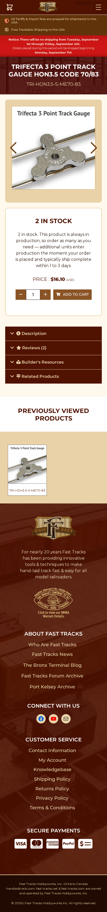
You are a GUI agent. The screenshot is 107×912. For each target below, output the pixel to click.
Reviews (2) (33, 347)
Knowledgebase (52, 769)
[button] (13, 148)
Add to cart (76, 294)
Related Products (40, 376)
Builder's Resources (42, 362)
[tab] (53, 333)
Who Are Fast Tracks (52, 645)
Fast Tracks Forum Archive (52, 676)
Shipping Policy (52, 779)
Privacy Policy (52, 798)
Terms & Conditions (52, 808)
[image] (53, 148)
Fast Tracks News (52, 654)
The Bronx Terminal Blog (52, 665)
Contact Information (52, 750)
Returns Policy (52, 789)
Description (33, 333)
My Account (52, 760)
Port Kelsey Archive (52, 687)
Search (84, 3)
